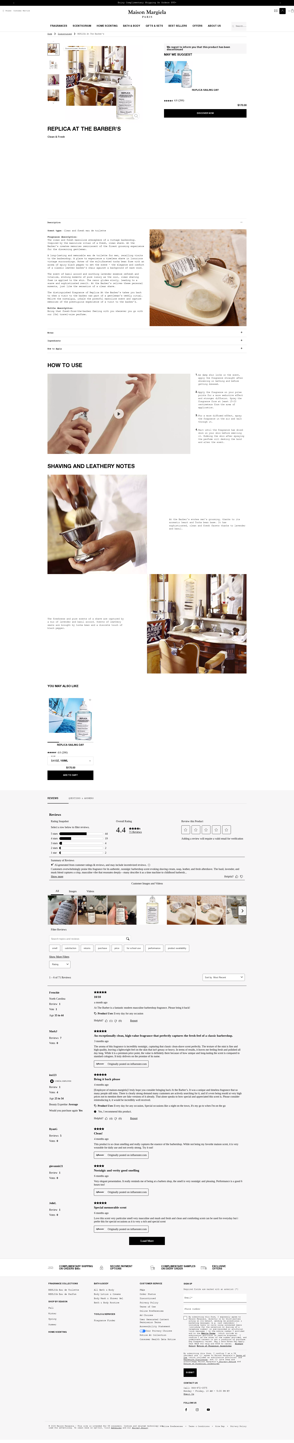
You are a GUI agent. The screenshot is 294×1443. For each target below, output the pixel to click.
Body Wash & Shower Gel (108, 1298)
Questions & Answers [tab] (81, 799)
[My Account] (283, 11)
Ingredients (54, 341)
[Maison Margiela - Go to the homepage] (147, 14)
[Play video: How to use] (118, 414)
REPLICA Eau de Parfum (62, 1294)
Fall (51, 1308)
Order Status (148, 1294)
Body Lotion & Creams (107, 1294)
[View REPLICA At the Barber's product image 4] (53, 95)
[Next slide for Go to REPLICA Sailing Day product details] (90, 719)
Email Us (189, 1394)
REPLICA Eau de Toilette (63, 1290)
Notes (50, 333)
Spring (52, 1319)
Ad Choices (146, 1315)
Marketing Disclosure (195, 1359)
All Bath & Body (104, 1290)
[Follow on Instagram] (197, 1409)
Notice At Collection (153, 1335)
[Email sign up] (275, 11)
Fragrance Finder (104, 1320)
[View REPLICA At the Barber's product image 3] (53, 80)
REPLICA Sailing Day (205, 90)
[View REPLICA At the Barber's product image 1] (53, 49)
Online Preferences (152, 1311)
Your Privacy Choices (158, 1331)
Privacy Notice (227, 1361)
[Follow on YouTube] (208, 1409)
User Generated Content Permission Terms (154, 1321)
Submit (190, 1373)
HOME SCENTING (57, 1332)
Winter (52, 1313)
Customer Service (21, 11)
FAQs (142, 1290)
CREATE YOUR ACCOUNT (185, 3)
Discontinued (148, 1298)
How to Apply (54, 349)
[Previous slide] (14, 3)
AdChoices (116, 1428)
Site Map (219, 1426)
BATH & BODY (101, 1284)
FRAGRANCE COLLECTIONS (63, 1284)
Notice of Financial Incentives (201, 1364)
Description (54, 223)
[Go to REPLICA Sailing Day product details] (178, 74)
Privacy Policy (149, 1302)
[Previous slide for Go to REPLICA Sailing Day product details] (50, 719)
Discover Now (205, 113)
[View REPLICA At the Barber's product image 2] (53, 65)
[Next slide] (280, 3)
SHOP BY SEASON (57, 1302)
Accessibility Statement (155, 1326)
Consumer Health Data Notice (158, 1339)
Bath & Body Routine (106, 1302)
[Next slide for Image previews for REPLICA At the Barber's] (53, 103)
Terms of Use (148, 1307)
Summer (52, 1324)
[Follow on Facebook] (186, 1409)
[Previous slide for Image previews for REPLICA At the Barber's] (53, 42)
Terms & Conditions (199, 1426)
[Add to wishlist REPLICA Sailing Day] (90, 700)
